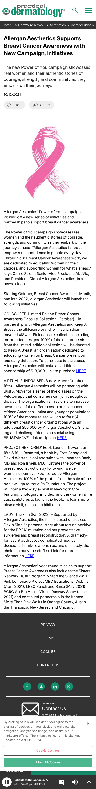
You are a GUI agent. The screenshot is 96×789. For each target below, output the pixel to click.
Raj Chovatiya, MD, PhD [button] (29, 784)
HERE (81, 370)
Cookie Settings (48, 750)
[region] (48, 743)
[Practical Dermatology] (33, 10)
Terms (48, 638)
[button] (7, 782)
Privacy (48, 624)
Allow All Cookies (48, 762)
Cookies (48, 651)
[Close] (88, 723)
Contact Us (48, 665)
